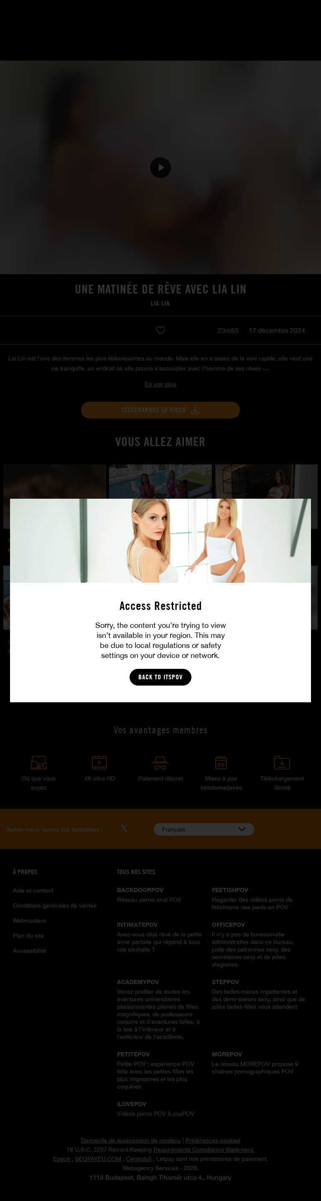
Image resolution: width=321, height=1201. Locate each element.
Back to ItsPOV (160, 677)
